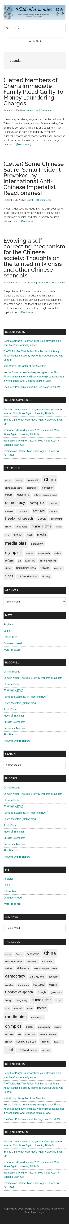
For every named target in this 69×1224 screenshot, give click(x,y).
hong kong (21, 526)
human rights (41, 526)
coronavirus (32, 488)
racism (57, 553)
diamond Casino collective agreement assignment (32, 409)
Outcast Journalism (14, 721)
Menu (37, 41)
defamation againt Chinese (45, 495)
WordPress (30, 1212)
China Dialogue (12, 671)
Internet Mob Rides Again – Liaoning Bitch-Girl (29, 413)
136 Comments (57, 282)
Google (42, 518)
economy (54, 503)
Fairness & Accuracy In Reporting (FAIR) (26, 696)
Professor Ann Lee (14, 728)
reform (9, 560)
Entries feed (10, 637)
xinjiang (46, 576)
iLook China (10, 709)
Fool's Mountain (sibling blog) (20, 703)
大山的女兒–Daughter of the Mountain (25, 366)
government (56, 519)
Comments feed (13, 643)
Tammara (9, 451)
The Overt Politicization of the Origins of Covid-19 (32, 387)
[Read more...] (23, 144)
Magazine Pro (32, 1208)
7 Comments (45, 110)
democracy (15, 502)
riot (19, 561)
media (42, 534)
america (8, 481)
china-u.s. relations (13, 488)
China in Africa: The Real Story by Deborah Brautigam (33, 677)
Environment (23, 511)
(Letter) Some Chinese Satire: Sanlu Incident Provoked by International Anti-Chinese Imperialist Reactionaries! (34, 178)
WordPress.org (12, 649)
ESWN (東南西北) (13, 690)
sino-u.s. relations (48, 561)
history (8, 527)
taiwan (45, 568)
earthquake (37, 503)
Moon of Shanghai (14, 715)
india (7, 535)
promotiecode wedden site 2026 (22, 430)
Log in (7, 630)
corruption (47, 488)
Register (8, 624)
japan (30, 534)
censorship (33, 480)
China (50, 479)
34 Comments (43, 200)
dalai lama (23, 494)
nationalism (37, 544)
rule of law (30, 561)
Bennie (7, 419)
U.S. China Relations (28, 576)
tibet (9, 576)
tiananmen (58, 568)
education (9, 511)
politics (30, 553)
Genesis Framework (53, 1208)
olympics (13, 552)
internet (18, 534)
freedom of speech (19, 518)
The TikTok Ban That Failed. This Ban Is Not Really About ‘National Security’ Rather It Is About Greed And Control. (33, 355)
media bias (16, 543)
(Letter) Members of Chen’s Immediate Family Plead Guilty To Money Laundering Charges (33, 92)
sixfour (8, 568)
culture (9, 494)
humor (58, 527)
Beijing (19, 480)
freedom (53, 511)
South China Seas (26, 568)
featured (39, 511)
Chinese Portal (12, 684)
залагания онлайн (14, 440)
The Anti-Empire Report (17, 740)
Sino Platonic (11, 734)
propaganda (44, 553)
